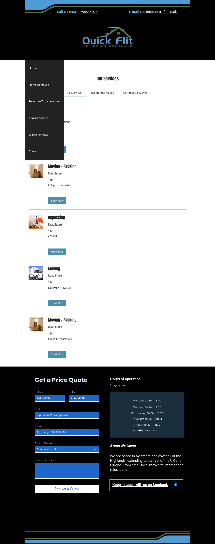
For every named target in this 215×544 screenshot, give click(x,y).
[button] (57, 200)
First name (40, 392)
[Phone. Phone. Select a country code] (40, 432)
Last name (74, 392)
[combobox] (67, 449)
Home (33, 68)
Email (37, 409)
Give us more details (46, 460)
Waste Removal (38, 135)
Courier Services (39, 118)
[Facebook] (176, 484)
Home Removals (39, 85)
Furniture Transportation (45, 101)
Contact (34, 151)
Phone (38, 426)
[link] (75, 93)
